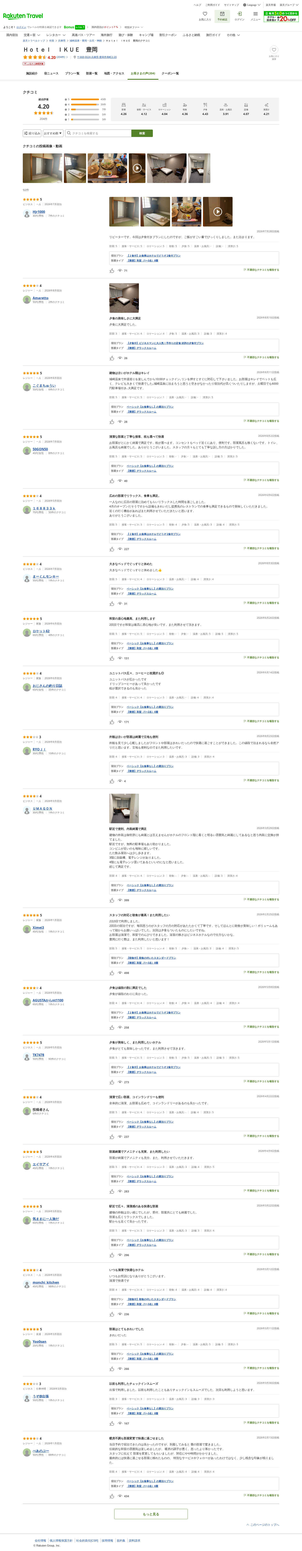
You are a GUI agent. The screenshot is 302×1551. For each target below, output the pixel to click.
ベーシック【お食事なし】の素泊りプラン (150, 406)
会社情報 (40, 1540)
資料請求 (134, 1540)
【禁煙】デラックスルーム (141, 348)
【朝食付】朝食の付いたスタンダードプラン (151, 958)
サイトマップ (231, 4)
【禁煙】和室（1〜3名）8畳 (142, 260)
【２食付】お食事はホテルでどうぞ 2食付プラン (154, 255)
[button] (42, 168)
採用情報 (107, 1540)
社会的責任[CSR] (87, 1540)
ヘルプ (197, 4)
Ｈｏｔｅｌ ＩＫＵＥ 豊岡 (60, 49)
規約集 (121, 1540)
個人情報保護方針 (61, 1540)
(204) (143, 73)
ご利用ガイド (212, 4)
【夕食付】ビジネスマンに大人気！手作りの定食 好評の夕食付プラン (165, 343)
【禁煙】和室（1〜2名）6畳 (142, 712)
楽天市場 (271, 4)
